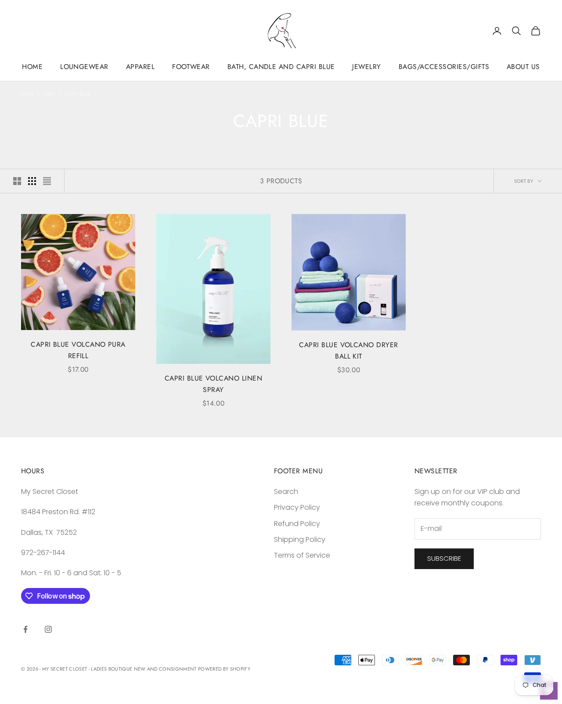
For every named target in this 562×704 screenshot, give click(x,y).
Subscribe (444, 558)
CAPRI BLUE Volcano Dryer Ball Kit (348, 351)
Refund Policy (297, 524)
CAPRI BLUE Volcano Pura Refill (78, 350)
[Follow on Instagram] (48, 629)
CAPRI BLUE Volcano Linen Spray (213, 384)
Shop (49, 94)
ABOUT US (523, 67)
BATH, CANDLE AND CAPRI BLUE (281, 67)
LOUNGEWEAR (84, 67)
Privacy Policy (297, 507)
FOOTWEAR (191, 67)
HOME (32, 67)
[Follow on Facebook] (25, 629)
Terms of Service (302, 555)
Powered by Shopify (224, 668)
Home (27, 94)
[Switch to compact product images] (47, 181)
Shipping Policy (299, 539)
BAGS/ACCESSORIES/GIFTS (444, 67)
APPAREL (140, 67)
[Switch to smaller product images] (32, 181)
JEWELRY (366, 67)
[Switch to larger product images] (17, 181)
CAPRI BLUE (77, 94)
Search (286, 491)
